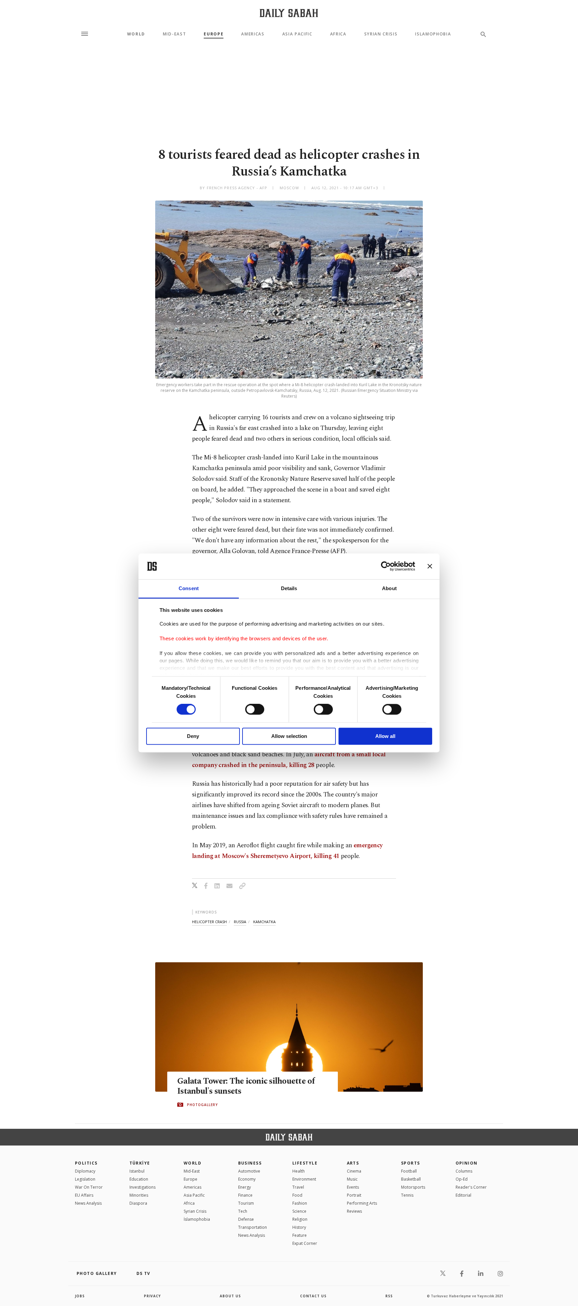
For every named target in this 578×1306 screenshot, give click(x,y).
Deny (193, 736)
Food (297, 1195)
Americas (252, 34)
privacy (152, 1296)
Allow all (385, 736)
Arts (353, 1163)
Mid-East (174, 34)
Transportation (252, 1227)
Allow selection (289, 736)
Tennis (407, 1195)
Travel (298, 1187)
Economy (247, 1179)
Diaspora (138, 1203)
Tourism (246, 1203)
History (299, 1227)
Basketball (411, 1179)
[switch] (254, 709)
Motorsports (413, 1187)
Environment (304, 1179)
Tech (242, 1211)
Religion (299, 1219)
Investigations (142, 1187)
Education (138, 1179)
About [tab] (389, 588)
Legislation (85, 1179)
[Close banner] (429, 566)
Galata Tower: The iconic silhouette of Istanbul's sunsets (246, 1086)
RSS (389, 1296)
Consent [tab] (189, 588)
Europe (213, 34)
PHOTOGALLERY (202, 1104)
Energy (244, 1187)
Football (409, 1171)
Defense (246, 1219)
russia (240, 921)
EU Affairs (84, 1195)
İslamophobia (197, 1219)
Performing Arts (362, 1203)
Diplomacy (85, 1171)
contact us (313, 1296)
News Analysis (88, 1203)
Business (250, 1163)
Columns (464, 1171)
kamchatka (264, 921)
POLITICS (86, 1163)
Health (298, 1171)
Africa (338, 34)
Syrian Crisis (381, 34)
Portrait (354, 1195)
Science (299, 1211)
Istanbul (136, 1171)
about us (230, 1296)
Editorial (463, 1195)
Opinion (467, 1163)
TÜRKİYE (139, 1163)
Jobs (80, 1296)
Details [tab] (289, 588)
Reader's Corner (471, 1187)
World (136, 34)
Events (353, 1187)
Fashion (299, 1203)
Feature (299, 1235)
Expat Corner (304, 1243)
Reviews (354, 1211)
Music (352, 1179)
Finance (245, 1195)
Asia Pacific (297, 34)
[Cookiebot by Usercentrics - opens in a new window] (386, 566)
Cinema (354, 1171)
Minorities (138, 1195)
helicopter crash (209, 921)
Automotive (249, 1171)
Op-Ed (462, 1179)
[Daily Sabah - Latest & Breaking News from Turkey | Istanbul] (289, 13)
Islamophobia (433, 34)
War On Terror (89, 1187)
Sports (410, 1163)
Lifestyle (304, 1163)
